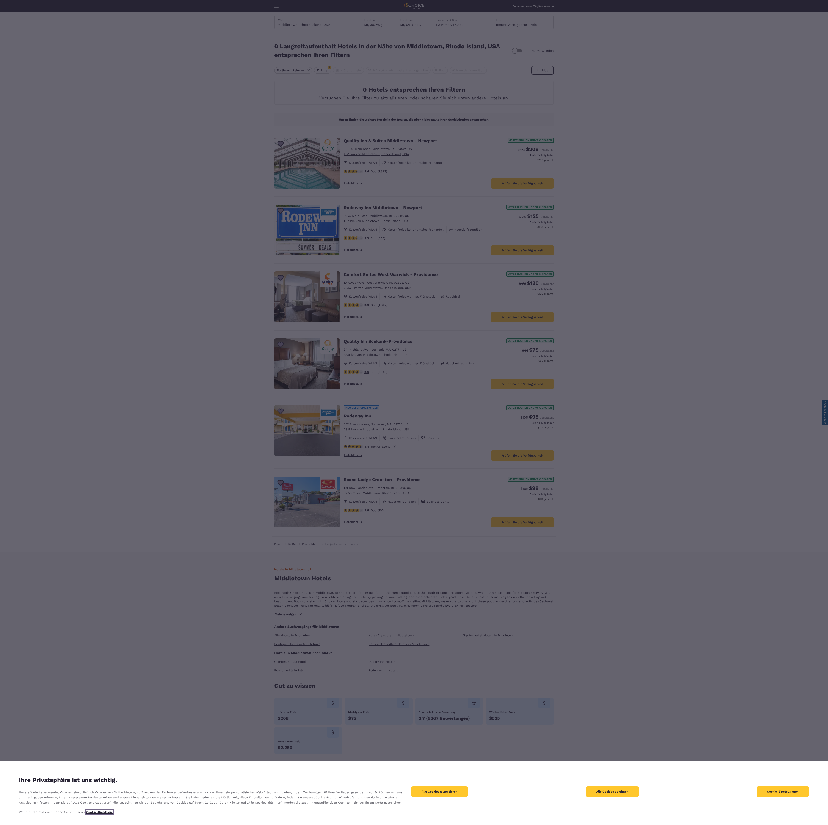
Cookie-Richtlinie (99, 812)
